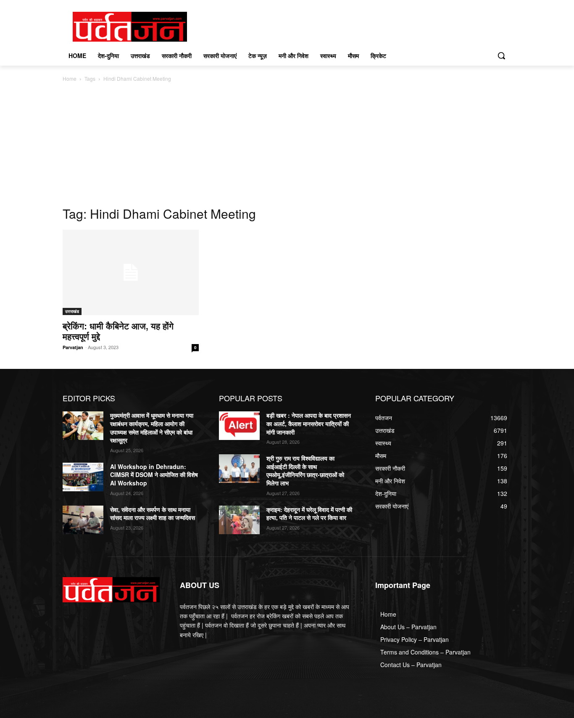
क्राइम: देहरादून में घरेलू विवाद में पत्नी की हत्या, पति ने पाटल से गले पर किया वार (309, 513)
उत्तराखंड (72, 311)
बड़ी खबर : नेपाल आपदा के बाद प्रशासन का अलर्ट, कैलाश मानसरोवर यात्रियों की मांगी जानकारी (308, 423)
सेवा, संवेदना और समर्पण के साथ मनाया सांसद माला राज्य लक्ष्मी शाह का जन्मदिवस (152, 513)
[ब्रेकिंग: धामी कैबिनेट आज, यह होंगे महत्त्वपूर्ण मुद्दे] (131, 272)
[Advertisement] (287, 146)
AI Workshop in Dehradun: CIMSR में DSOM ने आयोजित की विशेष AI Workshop (154, 474)
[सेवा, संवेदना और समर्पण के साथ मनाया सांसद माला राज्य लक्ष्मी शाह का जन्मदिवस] (83, 520)
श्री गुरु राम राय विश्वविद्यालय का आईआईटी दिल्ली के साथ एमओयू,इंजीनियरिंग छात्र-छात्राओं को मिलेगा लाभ (305, 470)
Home (69, 78)
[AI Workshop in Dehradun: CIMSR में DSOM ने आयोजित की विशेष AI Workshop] (83, 477)
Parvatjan (73, 347)
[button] (501, 55)
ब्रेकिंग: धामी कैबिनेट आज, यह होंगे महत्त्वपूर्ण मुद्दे (118, 330)
